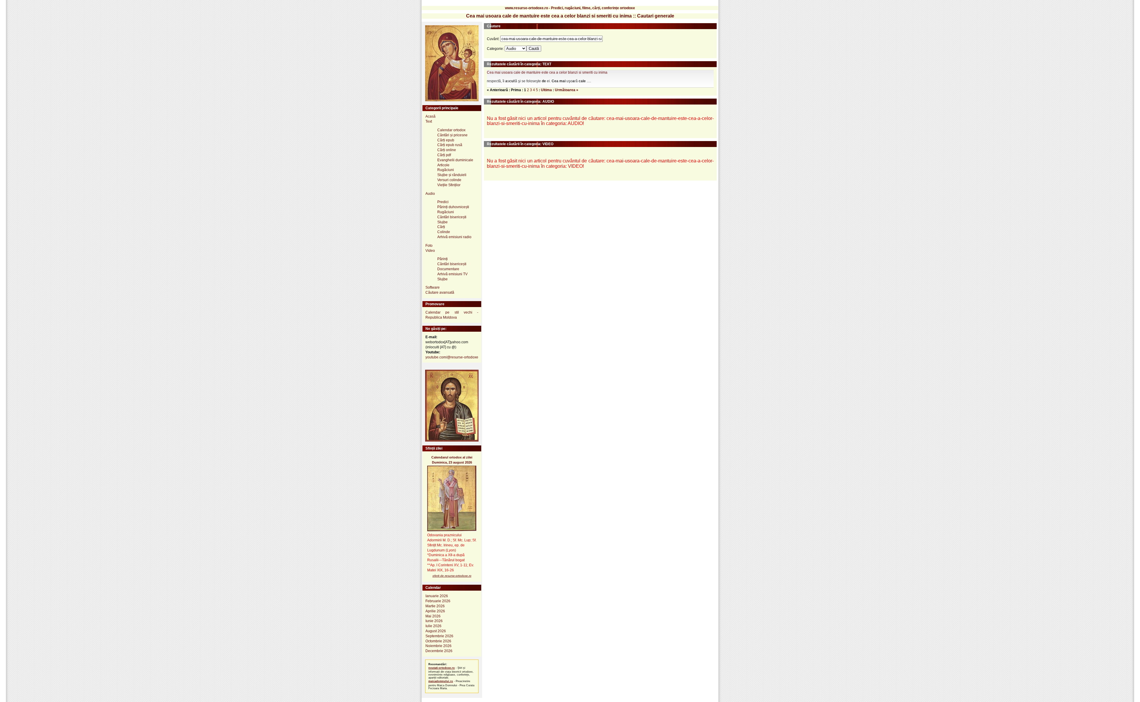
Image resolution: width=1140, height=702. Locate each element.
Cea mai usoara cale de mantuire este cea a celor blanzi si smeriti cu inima (547, 72)
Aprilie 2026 (435, 611)
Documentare (448, 269)
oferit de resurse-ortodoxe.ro (452, 575)
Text (428, 121)
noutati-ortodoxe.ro (441, 667)
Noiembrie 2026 (438, 646)
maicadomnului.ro (440, 681)
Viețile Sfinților (448, 185)
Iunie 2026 (434, 621)
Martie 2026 (435, 606)
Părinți (442, 259)
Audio (430, 194)
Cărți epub (445, 140)
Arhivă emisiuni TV (452, 274)
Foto (429, 246)
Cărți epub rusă (449, 145)
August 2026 (435, 631)
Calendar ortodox (451, 130)
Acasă (430, 116)
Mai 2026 (433, 616)
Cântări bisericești (451, 217)
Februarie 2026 (437, 601)
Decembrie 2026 (438, 651)
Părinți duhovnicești (453, 207)
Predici (443, 202)
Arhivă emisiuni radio (454, 237)
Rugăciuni (445, 170)
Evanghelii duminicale (455, 160)
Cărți (441, 227)
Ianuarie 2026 (436, 596)
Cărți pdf (444, 155)
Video (430, 251)
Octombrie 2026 (438, 641)
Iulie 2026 (433, 626)
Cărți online (446, 150)
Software (432, 287)
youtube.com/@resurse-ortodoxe (451, 357)
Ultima (546, 90)
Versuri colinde (449, 180)
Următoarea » (566, 90)
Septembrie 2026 (439, 636)
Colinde (443, 232)
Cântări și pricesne (452, 135)
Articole (443, 165)
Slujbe (442, 222)
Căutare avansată (439, 292)
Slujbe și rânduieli (451, 175)
